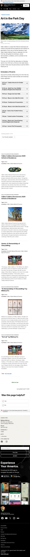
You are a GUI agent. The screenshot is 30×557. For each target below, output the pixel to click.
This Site (15, 452)
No (5, 405)
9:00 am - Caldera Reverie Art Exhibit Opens (12, 83)
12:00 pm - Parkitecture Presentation (12, 102)
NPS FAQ (3, 536)
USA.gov (3, 544)
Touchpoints (5, 411)
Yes (5, 401)
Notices (2, 531)
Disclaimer (3, 540)
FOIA (2, 529)
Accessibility (3, 525)
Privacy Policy (4, 527)
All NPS (15, 456)
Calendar (14, 8)
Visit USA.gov (5, 554)
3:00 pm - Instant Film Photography (12, 126)
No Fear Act (3, 538)
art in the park (8, 373)
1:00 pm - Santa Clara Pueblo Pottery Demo (12, 111)
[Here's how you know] (15, 2)
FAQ (3, 434)
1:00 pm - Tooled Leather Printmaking (12, 116)
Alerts (5, 8)
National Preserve (9, 5)
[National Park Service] (1, 5)
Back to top (15, 382)
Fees (18, 8)
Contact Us (4, 429)
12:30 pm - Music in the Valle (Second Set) (13, 106)
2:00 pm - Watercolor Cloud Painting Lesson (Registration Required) (12, 121)
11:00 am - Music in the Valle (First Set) (12, 98)
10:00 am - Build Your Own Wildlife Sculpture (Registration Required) (11, 88)
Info (1, 8)
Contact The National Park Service (9, 534)
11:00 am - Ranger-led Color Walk (11, 94)
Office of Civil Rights (5, 546)
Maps (10, 8)
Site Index (4, 436)
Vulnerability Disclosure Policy (8, 542)
